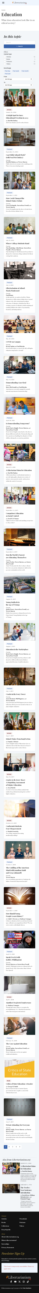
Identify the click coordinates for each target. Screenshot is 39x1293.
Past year (8, 74)
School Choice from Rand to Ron (18, 739)
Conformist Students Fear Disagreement (14, 827)
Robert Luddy (10, 1129)
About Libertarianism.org (10, 1237)
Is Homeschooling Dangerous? (18, 423)
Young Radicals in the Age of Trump (13, 603)
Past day (7, 71)
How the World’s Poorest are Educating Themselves (16, 556)
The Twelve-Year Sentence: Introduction (26, 1190)
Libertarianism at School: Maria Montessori (15, 289)
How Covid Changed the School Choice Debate (15, 199)
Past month (25, 71)
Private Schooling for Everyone (18, 1125)
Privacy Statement (7, 1247)
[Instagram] (23, 1281)
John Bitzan (19, 248)
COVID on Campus (13, 342)
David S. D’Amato (13, 518)
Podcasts (22, 1222)
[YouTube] (15, 1281)
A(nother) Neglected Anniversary (18, 1003)
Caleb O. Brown (12, 919)
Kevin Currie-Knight (12, 428)
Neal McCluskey (13, 120)
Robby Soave (10, 609)
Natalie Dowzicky (13, 831)
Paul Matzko (21, 346)
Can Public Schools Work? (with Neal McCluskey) (16, 156)
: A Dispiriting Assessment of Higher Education (15, 782)
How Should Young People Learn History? (14, 915)
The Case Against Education (16, 1044)
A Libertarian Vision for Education (19, 470)
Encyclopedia (5, 1229)
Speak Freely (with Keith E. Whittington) (13, 958)
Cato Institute (27, 1288)
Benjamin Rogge (25, 1199)
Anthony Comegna (25, 919)
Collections (5, 1226)
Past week (16, 71)
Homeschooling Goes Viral (16, 383)
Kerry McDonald (11, 387)
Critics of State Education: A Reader (19, 1084)
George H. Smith (13, 1086)
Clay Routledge (10, 248)
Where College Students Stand (17, 243)
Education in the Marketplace (17, 649)
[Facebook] (11, 1281)
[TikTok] (27, 1281)
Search (20, 46)
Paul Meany (9, 295)
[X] (19, 1281)
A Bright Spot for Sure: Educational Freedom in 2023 (17, 116)
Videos (22, 1226)
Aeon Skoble (11, 788)
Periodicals (23, 1219)
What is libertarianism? (9, 1240)
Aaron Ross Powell (23, 205)
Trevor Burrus (22, 162)
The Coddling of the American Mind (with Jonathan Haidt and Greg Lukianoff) (17, 870)
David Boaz (25, 1195)
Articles (4, 1219)
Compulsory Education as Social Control (14, 514)
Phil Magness (20, 699)
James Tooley (10, 562)
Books (3, 1222)
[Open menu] (3, 3)
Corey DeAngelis (11, 205)
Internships (5, 1244)
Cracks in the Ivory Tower (16, 694)
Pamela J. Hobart (13, 741)
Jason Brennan (10, 699)
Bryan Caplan (10, 346)
